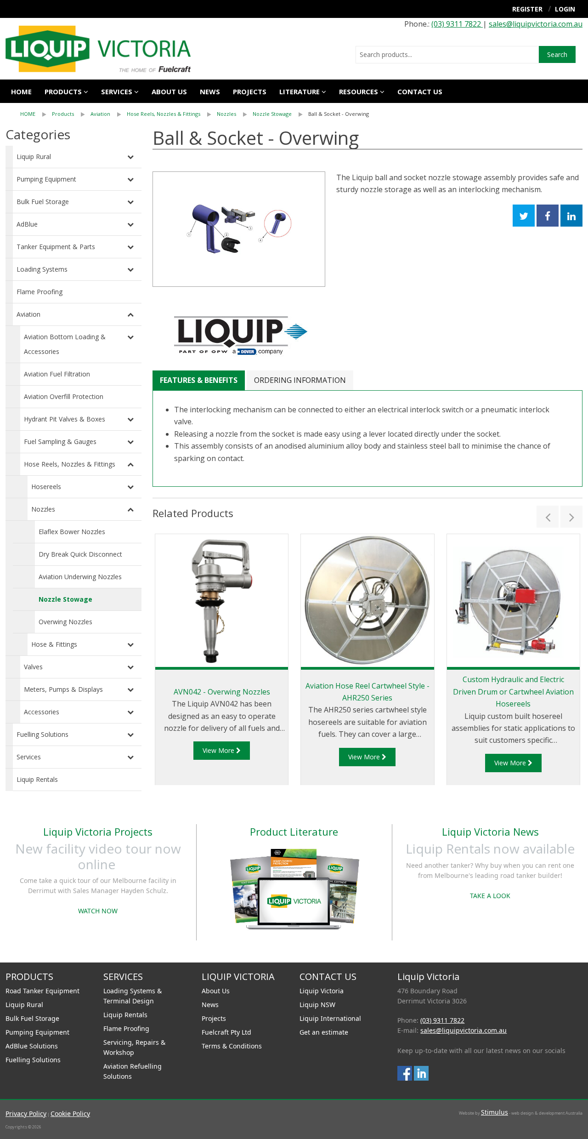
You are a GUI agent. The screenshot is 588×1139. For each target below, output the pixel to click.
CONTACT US (419, 91)
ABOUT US (169, 91)
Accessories (41, 711)
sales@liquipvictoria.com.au (535, 24)
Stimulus (494, 1112)
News (210, 91)
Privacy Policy (26, 1113)
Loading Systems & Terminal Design (132, 995)
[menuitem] (36, 114)
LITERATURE (299, 91)
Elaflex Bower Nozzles (72, 531)
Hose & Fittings (54, 644)
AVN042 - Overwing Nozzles (222, 692)
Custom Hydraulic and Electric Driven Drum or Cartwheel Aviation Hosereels (513, 691)
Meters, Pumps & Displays (63, 689)
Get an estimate (324, 1032)
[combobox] (447, 54)
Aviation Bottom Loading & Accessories (65, 344)
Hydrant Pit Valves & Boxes (64, 419)
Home (21, 91)
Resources (358, 91)
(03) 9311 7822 (457, 24)
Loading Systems (42, 269)
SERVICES (116, 91)
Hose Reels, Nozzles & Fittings (163, 113)
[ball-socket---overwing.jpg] (239, 229)
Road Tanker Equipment (42, 990)
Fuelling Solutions (42, 734)
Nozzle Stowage (272, 113)
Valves (33, 666)
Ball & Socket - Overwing (338, 113)
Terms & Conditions (232, 1046)
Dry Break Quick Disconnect (80, 554)
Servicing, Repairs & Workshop (134, 1047)
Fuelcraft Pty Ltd (226, 1032)
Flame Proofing (39, 291)
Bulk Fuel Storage (43, 201)
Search (557, 54)
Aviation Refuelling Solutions (132, 1071)
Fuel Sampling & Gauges (60, 441)
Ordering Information (300, 380)
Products (63, 91)
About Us (216, 990)
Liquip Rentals (37, 779)
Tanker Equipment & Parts (56, 246)
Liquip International (330, 1018)
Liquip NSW (317, 1004)
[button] (548, 517)
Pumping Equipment (46, 179)
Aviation (100, 113)
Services (29, 756)
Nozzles (226, 113)
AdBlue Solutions (32, 1046)
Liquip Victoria (322, 990)
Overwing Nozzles (65, 621)
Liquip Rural (34, 156)
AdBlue (27, 224)
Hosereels (46, 486)
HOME (27, 113)
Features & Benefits (198, 380)
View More (219, 750)
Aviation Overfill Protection (63, 396)
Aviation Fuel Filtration (57, 374)
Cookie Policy (70, 1113)
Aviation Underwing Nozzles (80, 576)
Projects (249, 91)
